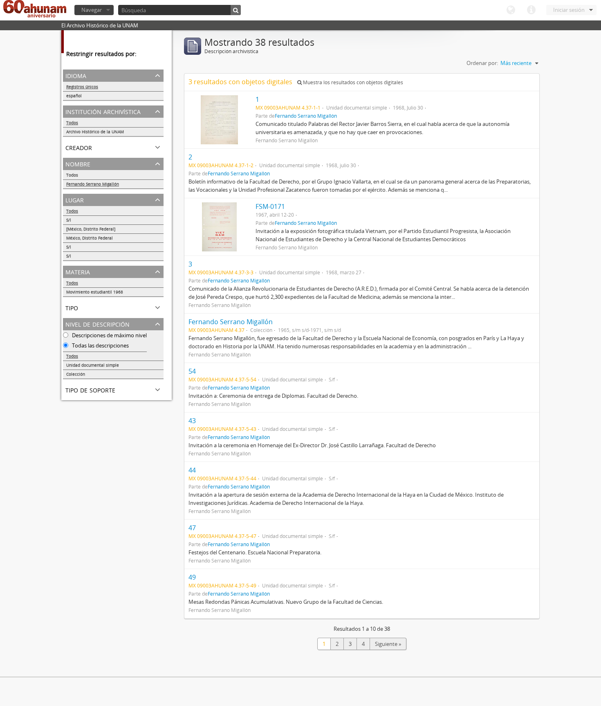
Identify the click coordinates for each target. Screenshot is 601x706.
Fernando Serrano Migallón (92, 184)
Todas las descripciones (100, 345)
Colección (75, 374)
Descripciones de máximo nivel (109, 335)
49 (192, 577)
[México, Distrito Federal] (90, 229)
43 (192, 420)
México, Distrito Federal (89, 238)
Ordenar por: (482, 63)
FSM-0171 (270, 206)
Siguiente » (388, 644)
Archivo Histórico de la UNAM (95, 131)
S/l (68, 220)
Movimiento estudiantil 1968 (94, 292)
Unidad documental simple (92, 365)
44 (192, 470)
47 (192, 527)
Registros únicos (82, 87)
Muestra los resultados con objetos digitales (352, 82)
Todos (72, 123)
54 (192, 371)
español (74, 96)
